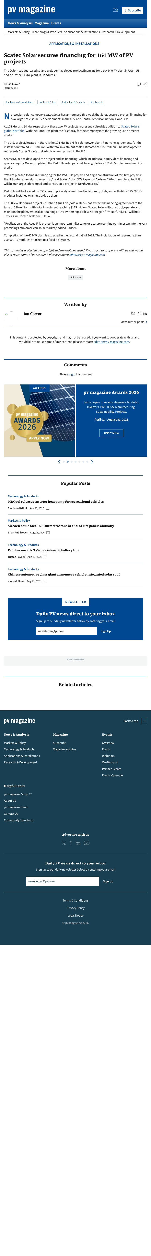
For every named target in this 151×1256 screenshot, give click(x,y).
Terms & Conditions (75, 900)
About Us (10, 801)
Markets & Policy (18, 32)
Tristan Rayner (16, 557)
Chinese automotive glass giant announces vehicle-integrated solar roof (64, 574)
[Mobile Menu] (115, 10)
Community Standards (19, 820)
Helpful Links (14, 786)
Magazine (42, 23)
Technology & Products (46, 32)
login (72, 374)
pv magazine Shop (16, 794)
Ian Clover (14, 84)
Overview (108, 743)
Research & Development (118, 32)
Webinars (108, 756)
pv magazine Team (16, 807)
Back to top (130, 721)
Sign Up (106, 631)
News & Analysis (20, 23)
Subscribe (59, 743)
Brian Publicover (18, 533)
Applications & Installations (82, 32)
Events (56, 23)
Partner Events (111, 769)
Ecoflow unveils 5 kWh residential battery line (43, 550)
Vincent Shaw (16, 581)
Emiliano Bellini (17, 508)
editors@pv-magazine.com (87, 255)
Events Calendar (112, 775)
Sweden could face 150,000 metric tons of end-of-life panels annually (61, 526)
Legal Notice (75, 915)
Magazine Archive (64, 749)
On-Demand (110, 762)
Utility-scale (97, 102)
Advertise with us (75, 834)
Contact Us (11, 814)
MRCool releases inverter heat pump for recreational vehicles (56, 501)
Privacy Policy (76, 908)
